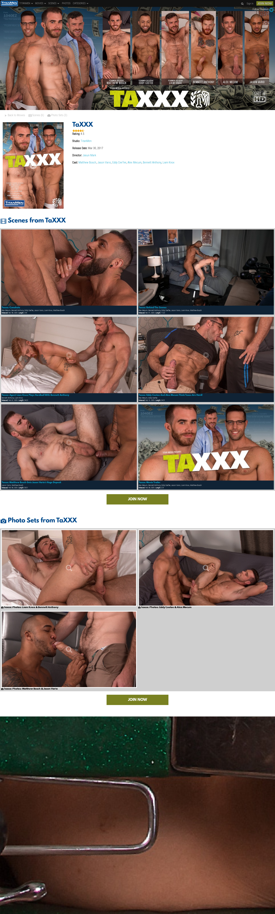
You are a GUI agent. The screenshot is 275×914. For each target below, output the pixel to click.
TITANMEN (25, 3)
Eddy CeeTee (119, 162)
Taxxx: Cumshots (11, 307)
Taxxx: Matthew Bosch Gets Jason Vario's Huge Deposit (31, 482)
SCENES (52, 3)
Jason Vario (104, 162)
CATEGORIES (79, 3)
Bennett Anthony (152, 162)
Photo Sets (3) (58, 115)
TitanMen (86, 141)
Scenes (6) (38, 115)
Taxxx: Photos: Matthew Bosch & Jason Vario (30, 689)
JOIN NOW (265, 3)
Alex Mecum (135, 162)
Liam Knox (168, 162)
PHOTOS (66, 3)
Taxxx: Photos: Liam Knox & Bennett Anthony (30, 607)
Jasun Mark (89, 155)
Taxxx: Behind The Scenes (152, 307)
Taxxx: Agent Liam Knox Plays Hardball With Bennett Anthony (35, 395)
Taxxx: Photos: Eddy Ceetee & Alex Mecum (166, 607)
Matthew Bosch (87, 162)
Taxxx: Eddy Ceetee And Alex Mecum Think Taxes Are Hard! (171, 395)
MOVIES (39, 3)
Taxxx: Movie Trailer (149, 482)
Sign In (250, 3)
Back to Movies (16, 115)
